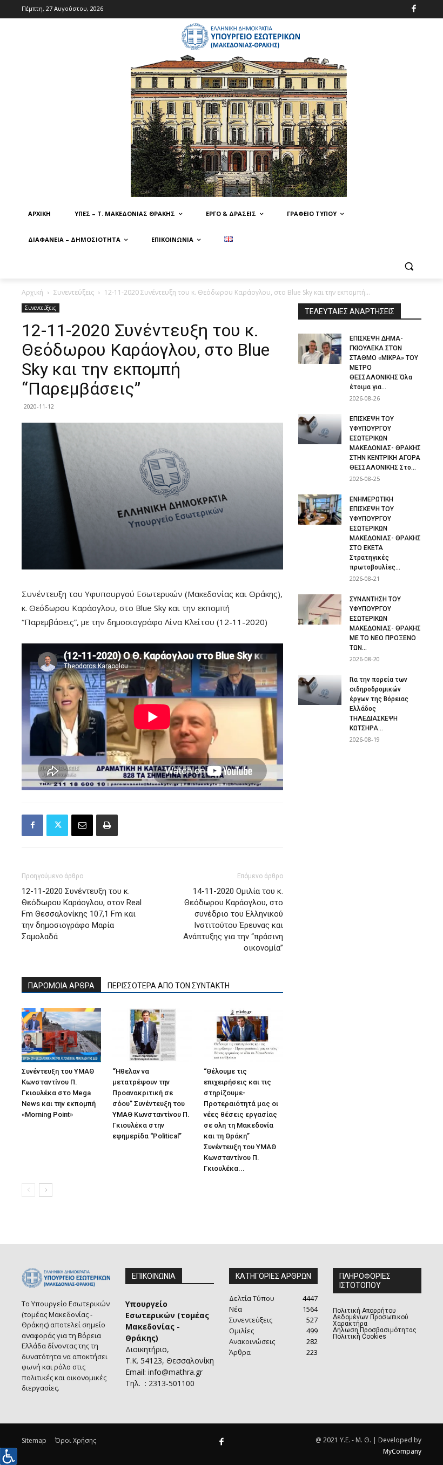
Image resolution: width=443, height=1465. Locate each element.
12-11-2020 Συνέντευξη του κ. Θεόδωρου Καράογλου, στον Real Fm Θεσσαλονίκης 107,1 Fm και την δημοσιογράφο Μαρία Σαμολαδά (82, 913)
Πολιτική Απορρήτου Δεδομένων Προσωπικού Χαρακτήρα (370, 1317)
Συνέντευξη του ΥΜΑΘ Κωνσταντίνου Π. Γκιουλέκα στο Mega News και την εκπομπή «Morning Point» (59, 1092)
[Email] (82, 825)
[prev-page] (28, 1190)
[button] (408, 266)
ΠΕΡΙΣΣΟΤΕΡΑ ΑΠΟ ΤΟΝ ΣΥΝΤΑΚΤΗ (169, 985)
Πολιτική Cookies (359, 1336)
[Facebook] (414, 9)
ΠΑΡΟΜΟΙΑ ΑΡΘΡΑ (61, 985)
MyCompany (402, 1451)
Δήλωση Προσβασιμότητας (375, 1330)
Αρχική (32, 292)
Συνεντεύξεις (73, 292)
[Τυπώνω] (107, 825)
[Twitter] (57, 825)
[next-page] (45, 1190)
